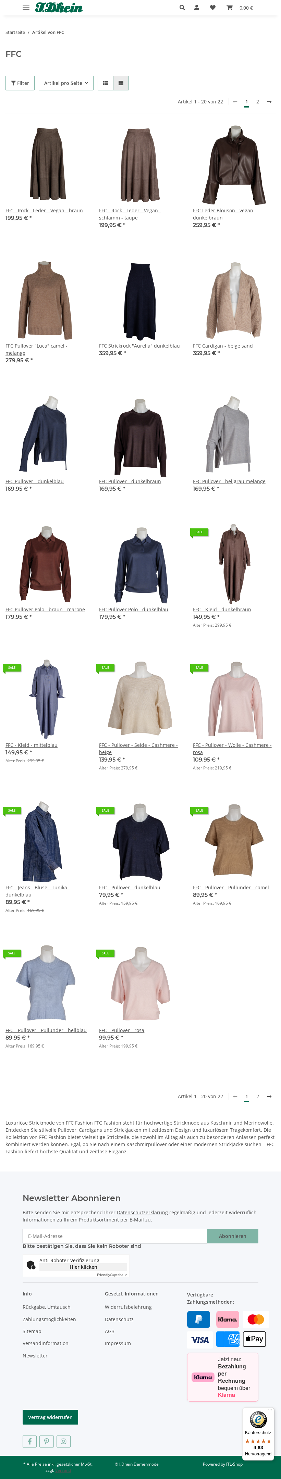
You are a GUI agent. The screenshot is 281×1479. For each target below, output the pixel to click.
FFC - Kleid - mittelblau (31, 745)
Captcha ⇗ (112, 1274)
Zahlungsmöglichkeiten (49, 1319)
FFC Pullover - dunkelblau (34, 481)
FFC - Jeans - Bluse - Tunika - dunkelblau (37, 891)
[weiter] (269, 102)
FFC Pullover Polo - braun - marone (45, 609)
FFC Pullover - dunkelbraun (130, 481)
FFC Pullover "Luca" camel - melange (36, 349)
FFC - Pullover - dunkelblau (129, 887)
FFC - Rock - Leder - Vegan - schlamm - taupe (130, 214)
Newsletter (35, 1355)
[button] (184, 7)
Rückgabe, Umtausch (47, 1307)
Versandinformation (46, 1343)
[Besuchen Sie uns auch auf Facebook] (30, 1441)
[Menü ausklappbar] (26, 4)
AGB (109, 1331)
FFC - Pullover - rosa (121, 1030)
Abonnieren (232, 1236)
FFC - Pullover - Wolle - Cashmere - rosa (232, 748)
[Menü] (270, 1411)
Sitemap (32, 1331)
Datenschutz (119, 1319)
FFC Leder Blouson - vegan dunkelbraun (223, 214)
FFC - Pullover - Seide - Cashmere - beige (138, 748)
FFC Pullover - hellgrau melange (229, 481)
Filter (22, 83)
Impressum (118, 1343)
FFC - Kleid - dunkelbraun (222, 609)
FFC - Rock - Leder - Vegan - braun (44, 210)
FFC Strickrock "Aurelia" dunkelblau (139, 345)
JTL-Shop (234, 1464)
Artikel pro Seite (63, 83)
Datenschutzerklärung (142, 1212)
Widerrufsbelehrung (128, 1307)
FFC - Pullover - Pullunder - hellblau (46, 1030)
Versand (63, 1470)
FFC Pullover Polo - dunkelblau (133, 609)
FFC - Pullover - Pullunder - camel (231, 887)
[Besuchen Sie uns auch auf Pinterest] (46, 1441)
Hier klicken (83, 1267)
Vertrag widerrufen (50, 1417)
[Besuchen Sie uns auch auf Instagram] (64, 1441)
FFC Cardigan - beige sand (223, 345)
